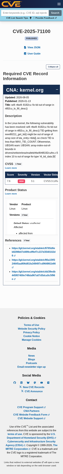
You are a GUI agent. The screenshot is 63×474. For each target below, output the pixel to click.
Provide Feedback (45, 18)
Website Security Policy (31, 328)
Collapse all (53, 67)
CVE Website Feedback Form (30, 414)
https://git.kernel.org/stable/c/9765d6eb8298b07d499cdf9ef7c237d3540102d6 (34, 252)
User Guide (34, 53)
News (31, 355)
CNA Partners (31, 411)
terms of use (15, 434)
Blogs (31, 359)
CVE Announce (33, 391)
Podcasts (31, 363)
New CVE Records (33, 387)
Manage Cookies (31, 340)
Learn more (11, 168)
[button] (59, 4)
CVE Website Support (31, 418)
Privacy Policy (31, 332)
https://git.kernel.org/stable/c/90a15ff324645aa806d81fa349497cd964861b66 (34, 262)
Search (55, 13)
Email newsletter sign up (31, 367)
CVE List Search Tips (17, 18)
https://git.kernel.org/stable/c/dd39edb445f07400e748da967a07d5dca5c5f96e (34, 275)
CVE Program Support (30, 407)
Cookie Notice (31, 336)
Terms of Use (31, 325)
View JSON (33, 47)
